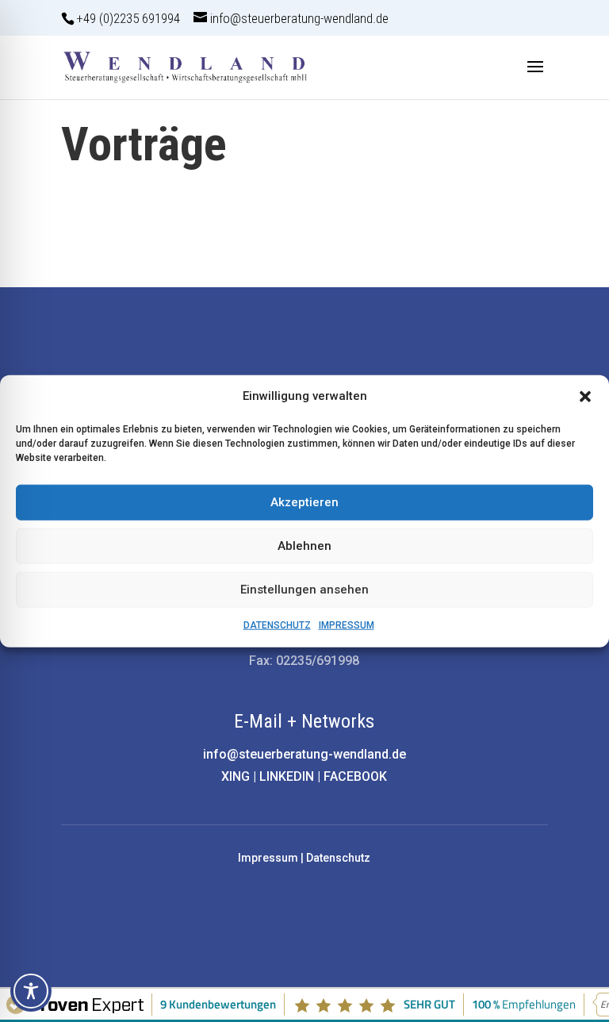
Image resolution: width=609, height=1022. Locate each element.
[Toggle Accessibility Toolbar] (31, 991)
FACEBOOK (355, 776)
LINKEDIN (286, 776)
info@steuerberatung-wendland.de (304, 754)
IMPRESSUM (346, 625)
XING (235, 776)
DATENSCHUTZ (277, 625)
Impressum (268, 857)
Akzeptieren (304, 502)
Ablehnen (304, 546)
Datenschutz (338, 857)
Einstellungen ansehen (304, 589)
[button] (585, 397)
